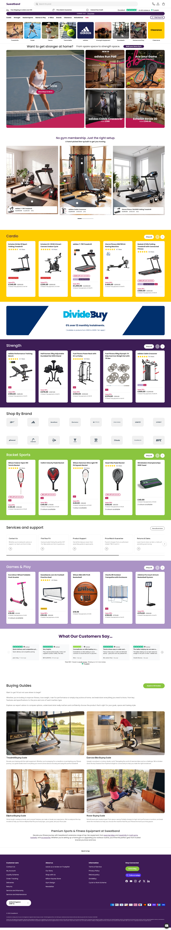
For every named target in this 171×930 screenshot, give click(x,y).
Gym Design (50, 882)
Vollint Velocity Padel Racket (52, 463)
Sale (87, 18)
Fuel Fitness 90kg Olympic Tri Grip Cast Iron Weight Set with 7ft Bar (117, 356)
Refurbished (78, 18)
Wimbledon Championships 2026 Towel (149, 464)
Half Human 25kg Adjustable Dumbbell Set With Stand (52, 354)
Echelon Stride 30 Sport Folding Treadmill (17, 245)
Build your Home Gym (133, 46)
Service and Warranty (14, 890)
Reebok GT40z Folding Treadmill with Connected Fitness (148, 246)
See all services (157, 528)
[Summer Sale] (45, 89)
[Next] (162, 181)
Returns (9, 886)
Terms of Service (95, 867)
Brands (59, 18)
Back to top (85, 851)
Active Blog (132, 869)
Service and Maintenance (16, 894)
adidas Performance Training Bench (20, 354)
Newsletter (50, 886)
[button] (163, 4)
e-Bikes (51, 18)
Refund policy (94, 875)
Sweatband (14, 913)
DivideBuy (92, 878)
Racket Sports (28, 18)
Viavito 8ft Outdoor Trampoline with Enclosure (116, 576)
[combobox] (86, 4)
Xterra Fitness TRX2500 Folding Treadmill (136, 209)
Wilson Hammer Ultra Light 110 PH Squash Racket (85, 464)
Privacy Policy (94, 871)
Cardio (8, 18)
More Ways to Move (45, 92)
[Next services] (165, 544)
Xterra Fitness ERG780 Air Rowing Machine (115, 245)
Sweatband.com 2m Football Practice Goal (52, 576)
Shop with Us (51, 875)
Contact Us (10, 867)
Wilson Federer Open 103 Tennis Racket (18, 464)
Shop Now (90, 14)
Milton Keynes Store (53, 878)
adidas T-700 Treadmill (23, 209)
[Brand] (12, 422)
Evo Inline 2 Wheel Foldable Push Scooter (19, 576)
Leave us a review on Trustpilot (58, 867)
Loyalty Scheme (12, 875)
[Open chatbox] (166, 926)
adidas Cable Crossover (77, 209)
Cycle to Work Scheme (97, 882)
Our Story (49, 871)
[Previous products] (157, 237)
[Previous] (8, 181)
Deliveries (10, 882)
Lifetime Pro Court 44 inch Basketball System (148, 576)
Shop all (149, 237)
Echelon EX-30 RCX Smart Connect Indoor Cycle (51, 245)
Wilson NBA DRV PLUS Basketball (81, 576)
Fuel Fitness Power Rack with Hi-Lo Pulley (84, 354)
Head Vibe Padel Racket (115, 463)
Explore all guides (154, 686)
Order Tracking (12, 878)
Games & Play (40, 18)
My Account (11, 871)
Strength (17, 18)
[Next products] (162, 237)
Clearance (68, 18)
